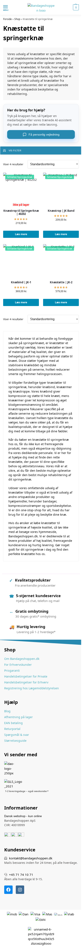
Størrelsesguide (15, 741)
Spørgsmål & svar (16, 735)
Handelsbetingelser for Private (25, 676)
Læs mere (21, 234)
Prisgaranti (12, 670)
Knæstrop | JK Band (61, 211)
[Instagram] (20, 889)
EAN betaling (13, 723)
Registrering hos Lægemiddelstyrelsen (31, 688)
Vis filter (15, 150)
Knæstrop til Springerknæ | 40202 (21, 212)
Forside (7, 19)
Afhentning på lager (18, 717)
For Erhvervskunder (18, 665)
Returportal (12, 729)
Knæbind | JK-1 (21, 282)
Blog (7, 711)
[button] (75, 7)
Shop (17, 19)
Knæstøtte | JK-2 (61, 282)
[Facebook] (8, 889)
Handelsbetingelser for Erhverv (26, 682)
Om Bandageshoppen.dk (21, 659)
